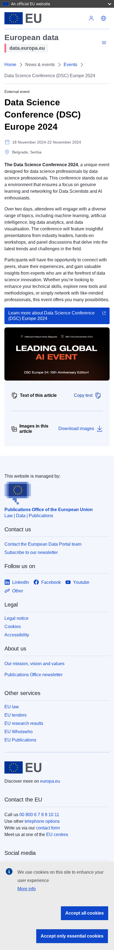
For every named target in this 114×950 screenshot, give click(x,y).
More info (26, 888)
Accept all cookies (84, 913)
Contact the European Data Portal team (42, 544)
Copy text (83, 395)
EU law (11, 706)
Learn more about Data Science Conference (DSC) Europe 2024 (51, 316)
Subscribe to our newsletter (31, 552)
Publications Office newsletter (33, 674)
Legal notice (16, 618)
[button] (103, 18)
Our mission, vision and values (34, 663)
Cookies (12, 626)
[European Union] (44, 18)
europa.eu (50, 781)
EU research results (23, 723)
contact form (48, 828)
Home (10, 64)
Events (70, 64)
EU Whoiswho (18, 731)
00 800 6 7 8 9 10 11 (39, 814)
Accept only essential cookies (72, 936)
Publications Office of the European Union (48, 509)
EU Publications (20, 740)
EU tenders (15, 715)
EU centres (57, 834)
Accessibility (16, 635)
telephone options (42, 821)
